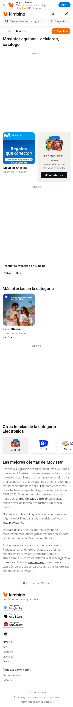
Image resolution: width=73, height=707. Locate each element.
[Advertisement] (36, 91)
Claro (19, 499)
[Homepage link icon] (24, 583)
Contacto (8, 651)
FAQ (5, 647)
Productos (9, 661)
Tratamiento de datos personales (37, 701)
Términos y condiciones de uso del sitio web (36, 697)
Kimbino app (36, 562)
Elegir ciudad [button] (61, 21)
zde (42, 486)
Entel (48, 499)
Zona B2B (8, 680)
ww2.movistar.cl (13, 523)
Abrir (64, 4)
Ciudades (8, 656)
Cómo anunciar (11, 675)
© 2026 (36, 692)
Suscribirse (62, 31)
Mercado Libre (34, 499)
